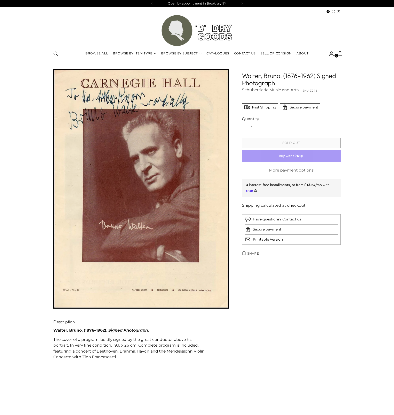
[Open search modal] (56, 54)
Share (253, 253)
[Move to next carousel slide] (337, 400)
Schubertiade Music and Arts (270, 90)
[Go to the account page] (330, 54)
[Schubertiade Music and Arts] (197, 30)
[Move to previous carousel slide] (327, 401)
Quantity (250, 118)
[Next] (242, 3)
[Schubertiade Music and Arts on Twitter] (339, 11)
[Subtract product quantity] (246, 128)
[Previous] (151, 3)
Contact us (291, 219)
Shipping (251, 205)
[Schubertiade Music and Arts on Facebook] (328, 11)
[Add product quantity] (258, 128)
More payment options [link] (291, 170)
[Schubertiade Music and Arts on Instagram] (333, 11)
